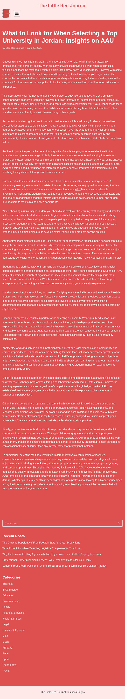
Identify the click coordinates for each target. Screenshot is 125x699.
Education (8, 595)
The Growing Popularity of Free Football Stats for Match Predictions (41, 542)
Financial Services (13, 612)
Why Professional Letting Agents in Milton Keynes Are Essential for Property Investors (51, 554)
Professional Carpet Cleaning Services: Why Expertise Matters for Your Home (47, 560)
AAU (78, 189)
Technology (9, 665)
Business (7, 583)
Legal (5, 624)
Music (5, 641)
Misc (5, 636)
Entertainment (10, 601)
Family (6, 607)
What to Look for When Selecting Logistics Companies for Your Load (41, 548)
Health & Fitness (12, 618)
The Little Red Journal (63, 5)
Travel (6, 670)
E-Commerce (10, 589)
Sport (5, 659)
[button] (17, 13)
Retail (5, 653)
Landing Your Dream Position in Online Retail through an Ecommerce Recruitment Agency (54, 565)
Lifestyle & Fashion (13, 630)
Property (7, 647)
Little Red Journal (15, 48)
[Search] (119, 523)
